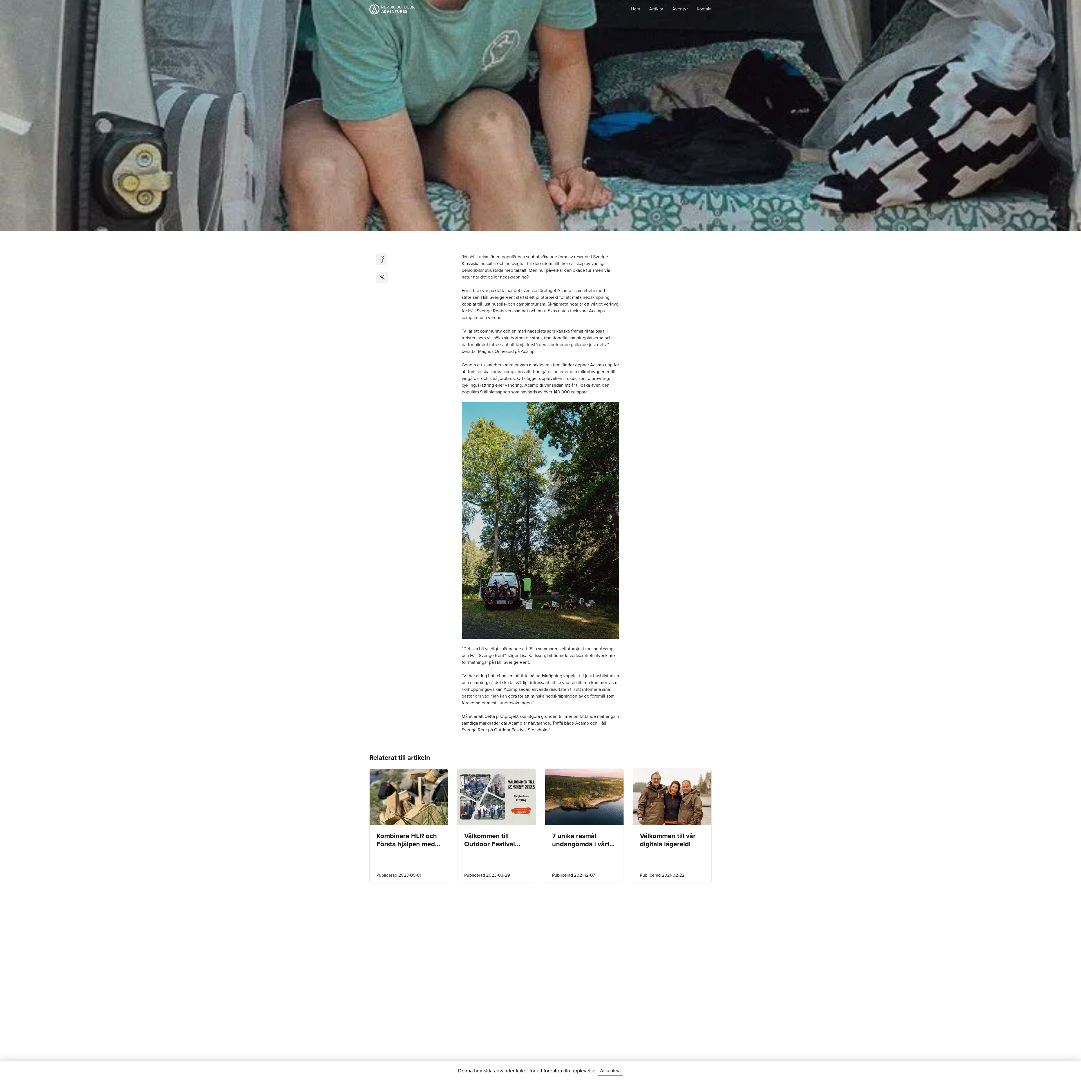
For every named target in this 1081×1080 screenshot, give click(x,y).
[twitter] (382, 277)
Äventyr (680, 9)
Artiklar (656, 9)
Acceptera (610, 1070)
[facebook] (382, 259)
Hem (635, 9)
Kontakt (704, 9)
